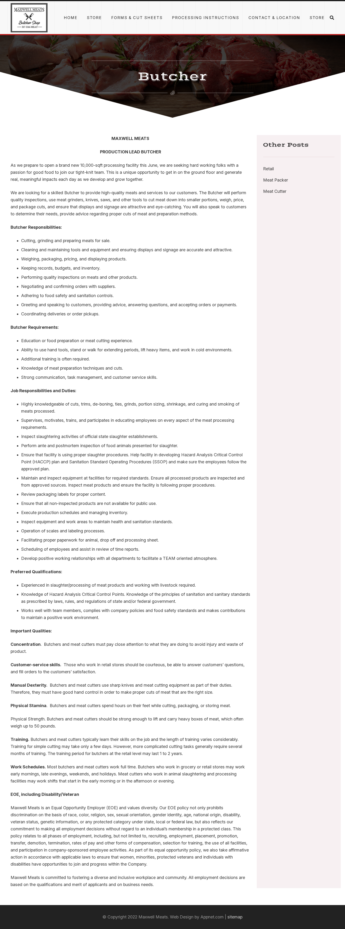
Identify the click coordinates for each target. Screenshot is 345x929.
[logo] (29, 17)
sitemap (234, 916)
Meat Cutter (274, 191)
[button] (303, 17)
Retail (268, 168)
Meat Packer (275, 180)
